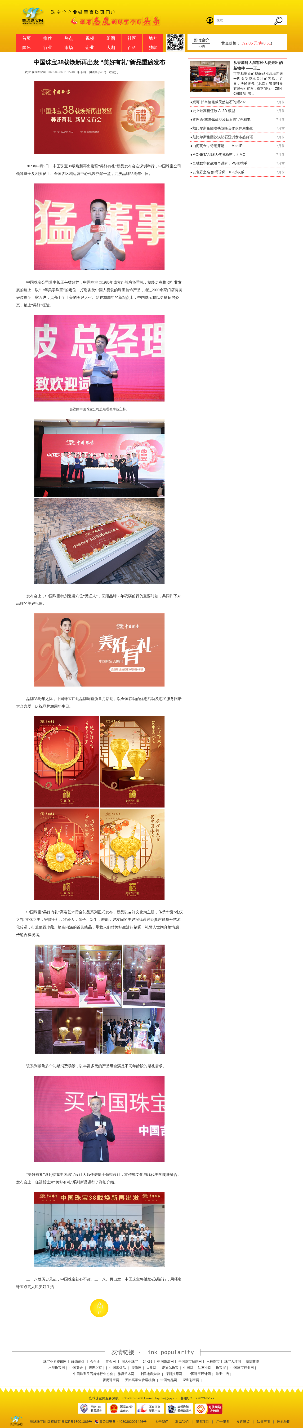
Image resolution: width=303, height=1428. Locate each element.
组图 (111, 38)
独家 (153, 47)
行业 (47, 47)
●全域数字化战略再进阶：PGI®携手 (218, 163)
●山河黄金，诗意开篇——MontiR (216, 146)
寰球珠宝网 (38, 72)
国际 (26, 47)
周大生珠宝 (129, 1361)
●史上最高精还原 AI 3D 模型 (212, 111)
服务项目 (202, 1422)
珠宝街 (221, 1368)
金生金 (95, 1361)
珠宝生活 (222, 1374)
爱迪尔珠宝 (170, 1368)
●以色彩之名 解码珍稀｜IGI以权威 (217, 172)
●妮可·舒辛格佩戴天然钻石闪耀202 (217, 102)
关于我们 (161, 1422)
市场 (68, 47)
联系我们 (182, 1422)
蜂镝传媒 (78, 1361)
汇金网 (111, 1361)
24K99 (147, 1361)
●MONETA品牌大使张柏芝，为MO (217, 154)
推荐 (47, 38)
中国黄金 (77, 1368)
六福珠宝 (213, 1361)
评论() (81, 72)
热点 (68, 38)
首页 (26, 38)
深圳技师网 (174, 1374)
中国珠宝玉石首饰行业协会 (93, 1374)
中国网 (188, 1368)
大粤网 (151, 1368)
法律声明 (263, 1422)
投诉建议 (243, 1422)
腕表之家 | (97, 1368)
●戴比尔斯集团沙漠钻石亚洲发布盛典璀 (221, 137)
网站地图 (283, 1422)
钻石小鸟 (204, 1368)
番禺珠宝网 (111, 1380)
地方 (153, 38)
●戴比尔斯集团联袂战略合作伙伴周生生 (221, 128)
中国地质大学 (150, 1374)
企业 (89, 47)
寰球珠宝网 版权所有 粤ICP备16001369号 (61, 1422)
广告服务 (222, 1422)
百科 (132, 47)
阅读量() (97, 72)
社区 (132, 38)
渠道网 (137, 1368)
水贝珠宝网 (56, 1368)
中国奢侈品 (118, 1368)
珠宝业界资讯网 (55, 1361)
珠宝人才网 (232, 1361)
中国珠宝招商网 (190, 1361)
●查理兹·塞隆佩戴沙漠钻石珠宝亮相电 (220, 119)
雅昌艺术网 (126, 1374)
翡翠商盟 (252, 1361)
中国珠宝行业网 (242, 1368)
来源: (27, 72)
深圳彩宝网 (191, 1380)
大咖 (111, 47)
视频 (89, 38)
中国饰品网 (169, 1380)
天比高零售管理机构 (140, 1380)
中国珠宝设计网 (199, 1374)
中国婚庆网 (165, 1361)
